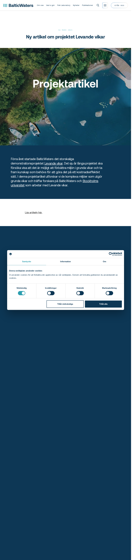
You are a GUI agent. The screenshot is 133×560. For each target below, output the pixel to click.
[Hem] (18, 5)
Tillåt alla (103, 304)
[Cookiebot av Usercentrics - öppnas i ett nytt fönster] (110, 254)
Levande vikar (53, 163)
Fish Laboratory (63, 5)
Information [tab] (65, 261)
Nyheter (76, 5)
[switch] (51, 293)
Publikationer (87, 5)
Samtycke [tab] (26, 261)
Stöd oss (119, 5)
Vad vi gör (50, 5)
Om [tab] (104, 261)
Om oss (40, 5)
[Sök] (98, 5)
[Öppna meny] (105, 5)
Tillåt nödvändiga (65, 304)
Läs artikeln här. (33, 212)
